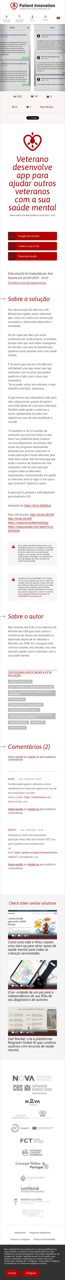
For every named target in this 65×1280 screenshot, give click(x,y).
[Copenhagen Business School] (32, 1089)
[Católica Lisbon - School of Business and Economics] (33, 1213)
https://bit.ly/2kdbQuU (37, 505)
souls (11, 778)
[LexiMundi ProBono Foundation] (32, 1189)
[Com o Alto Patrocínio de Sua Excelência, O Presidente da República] (32, 1115)
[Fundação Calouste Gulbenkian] (32, 1152)
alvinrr (12, 829)
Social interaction (20, 681)
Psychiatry (38, 722)
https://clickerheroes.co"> (37, 797)
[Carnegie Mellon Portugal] (32, 1165)
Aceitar (12, 1273)
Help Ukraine (46, 107)
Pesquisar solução (19, 21)
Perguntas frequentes (40, 1232)
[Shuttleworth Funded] (32, 1178)
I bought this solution (28, 236)
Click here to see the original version (27, 282)
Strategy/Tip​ (17, 699)
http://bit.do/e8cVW (42, 514)
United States (17, 727)
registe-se (33, 756)
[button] (4, 57)
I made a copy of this (28, 246)
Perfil (32, 20)
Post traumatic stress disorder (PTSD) (31, 687)
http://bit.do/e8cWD (20, 518)
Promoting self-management (26, 704)
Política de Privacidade (44, 1239)
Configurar (30, 1273)
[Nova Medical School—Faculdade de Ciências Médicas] (32, 1078)
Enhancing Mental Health (24, 710)
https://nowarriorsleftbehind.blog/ (28, 522)
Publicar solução (6, 21)
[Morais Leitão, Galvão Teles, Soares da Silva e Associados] (32, 1201)
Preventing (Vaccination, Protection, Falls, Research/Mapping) (31, 716)
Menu (45, 20)
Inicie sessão (15, 756)
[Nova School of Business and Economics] (32, 1102)
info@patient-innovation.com (30, 596)
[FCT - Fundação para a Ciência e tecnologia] (33, 1141)
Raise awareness (18, 722)
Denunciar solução (27, 256)
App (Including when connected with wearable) (30, 693)
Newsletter (20, 1232)
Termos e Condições (20, 1239)
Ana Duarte (31, 215)
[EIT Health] (32, 1128)
